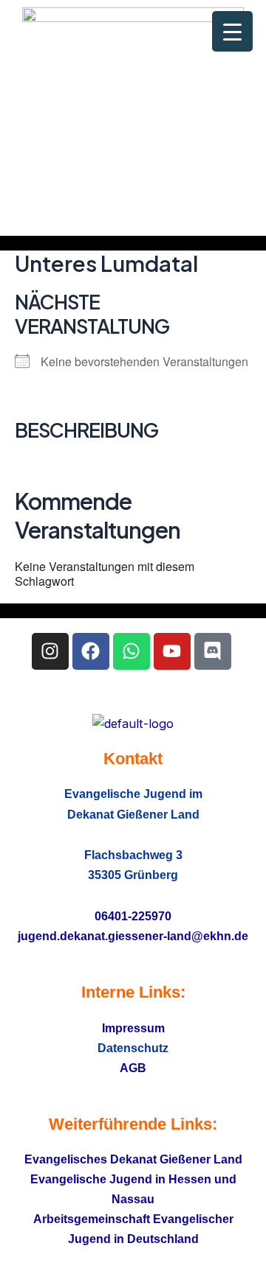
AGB (133, 1067)
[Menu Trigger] (232, 31)
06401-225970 (133, 915)
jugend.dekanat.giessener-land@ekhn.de (133, 935)
